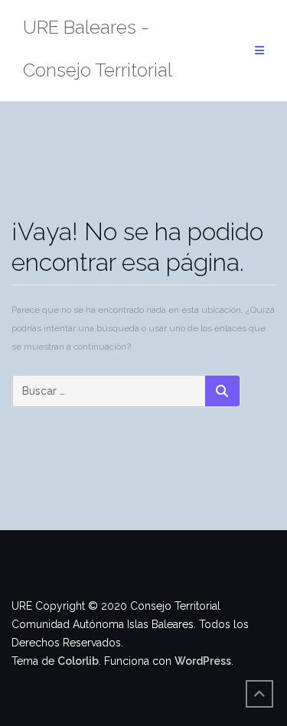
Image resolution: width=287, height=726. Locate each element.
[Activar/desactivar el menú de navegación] (259, 51)
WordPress (202, 661)
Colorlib (78, 661)
